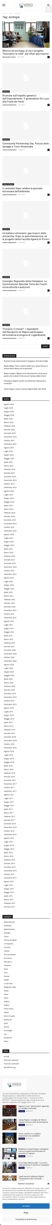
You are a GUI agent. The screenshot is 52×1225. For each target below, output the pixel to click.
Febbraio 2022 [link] (9, 599)
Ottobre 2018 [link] (9, 744)
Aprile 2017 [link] (8, 809)
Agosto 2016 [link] (9, 838)
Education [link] (8, 962)
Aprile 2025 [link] (8, 462)
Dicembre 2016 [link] (10, 823)
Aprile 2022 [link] (8, 592)
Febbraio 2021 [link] (9, 643)
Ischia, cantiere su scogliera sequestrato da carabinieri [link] (30, 1134)
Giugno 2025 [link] (9, 455)
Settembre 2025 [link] (10, 444)
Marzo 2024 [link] (8, 509)
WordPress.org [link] (9, 1067)
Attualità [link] (7, 933)
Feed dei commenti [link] (11, 1064)
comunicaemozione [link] (9, 105)
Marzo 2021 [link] (8, 639)
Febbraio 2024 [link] (9, 513)
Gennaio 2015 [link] (9, 907)
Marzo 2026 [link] (8, 422)
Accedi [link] (6, 1056)
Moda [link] (6, 991)
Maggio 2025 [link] (9, 458)
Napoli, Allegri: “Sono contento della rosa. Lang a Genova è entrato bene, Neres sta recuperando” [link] (26, 367)
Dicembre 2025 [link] (10, 433)
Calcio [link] (6, 936)
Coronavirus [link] (8, 944)
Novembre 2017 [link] (10, 784)
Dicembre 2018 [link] (10, 737)
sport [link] (6, 1023)
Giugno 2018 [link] (9, 758)
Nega (26, 1213)
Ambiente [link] (6, 91)
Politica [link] (7, 1001)
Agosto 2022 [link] (9, 578)
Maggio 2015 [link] (9, 892)
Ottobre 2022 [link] (9, 570)
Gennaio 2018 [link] (9, 776)
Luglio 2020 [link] (8, 668)
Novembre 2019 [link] (10, 697)
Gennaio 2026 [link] (9, 429)
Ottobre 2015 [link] (9, 874)
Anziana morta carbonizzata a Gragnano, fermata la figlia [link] (26, 361)
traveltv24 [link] (8, 1038)
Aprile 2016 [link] (8, 852)
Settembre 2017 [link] (10, 791)
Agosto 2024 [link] (9, 491)
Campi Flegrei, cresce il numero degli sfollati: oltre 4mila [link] (25, 389)
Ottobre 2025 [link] (9, 440)
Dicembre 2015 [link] (10, 867)
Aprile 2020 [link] (8, 679)
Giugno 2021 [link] (9, 628)
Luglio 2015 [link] (8, 885)
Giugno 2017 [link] (9, 802)
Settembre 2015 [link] (10, 878)
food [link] (6, 969)
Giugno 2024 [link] (9, 498)
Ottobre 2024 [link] (9, 484)
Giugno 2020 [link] (9, 672)
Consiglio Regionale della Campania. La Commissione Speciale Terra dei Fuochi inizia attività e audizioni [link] (24, 284)
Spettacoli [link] (8, 1019)
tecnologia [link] (8, 1030)
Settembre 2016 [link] (10, 834)
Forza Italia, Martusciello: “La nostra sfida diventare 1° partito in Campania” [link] (34, 1164)
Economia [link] (8, 958)
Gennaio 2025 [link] (9, 473)
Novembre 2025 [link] (10, 437)
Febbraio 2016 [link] (9, 860)
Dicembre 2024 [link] (10, 476)
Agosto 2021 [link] (9, 621)
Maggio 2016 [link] (9, 849)
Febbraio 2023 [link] (9, 556)
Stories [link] (6, 1027)
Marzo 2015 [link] (8, 899)
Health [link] (6, 980)
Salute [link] (6, 1012)
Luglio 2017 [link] (8, 798)
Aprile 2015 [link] (8, 896)
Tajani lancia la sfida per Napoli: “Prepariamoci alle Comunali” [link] (31, 1177)
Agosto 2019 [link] (9, 708)
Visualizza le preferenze (26, 1219)
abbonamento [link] (9, 922)
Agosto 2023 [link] (9, 534)
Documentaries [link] (10, 954)
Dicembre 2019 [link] (10, 693)
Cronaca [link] (7, 947)
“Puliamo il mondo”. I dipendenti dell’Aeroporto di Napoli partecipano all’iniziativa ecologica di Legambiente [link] (23, 332)
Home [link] (4, 13)
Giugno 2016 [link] (9, 845)
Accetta (26, 1206)
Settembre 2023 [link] (10, 531)
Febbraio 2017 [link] (9, 816)
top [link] (5, 1034)
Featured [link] (7, 965)
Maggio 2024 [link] (9, 502)
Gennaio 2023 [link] (9, 560)
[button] (48, 1183)
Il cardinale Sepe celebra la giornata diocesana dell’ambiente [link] (22, 190)
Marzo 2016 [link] (8, 856)
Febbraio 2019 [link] (9, 729)
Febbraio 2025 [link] (9, 469)
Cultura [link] (5, 46)
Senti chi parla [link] (9, 1016)
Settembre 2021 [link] (10, 617)
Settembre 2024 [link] (10, 487)
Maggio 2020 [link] (9, 675)
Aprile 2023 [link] (8, 549)
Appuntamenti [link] (9, 929)
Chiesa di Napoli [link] (8, 184)
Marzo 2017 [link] (8, 813)
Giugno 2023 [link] (9, 541)
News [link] (6, 994)
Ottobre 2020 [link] (9, 657)
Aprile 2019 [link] (8, 722)
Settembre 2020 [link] (10, 661)
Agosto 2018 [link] (9, 751)
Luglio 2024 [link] (8, 494)
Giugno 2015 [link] (9, 889)
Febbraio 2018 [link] (9, 773)
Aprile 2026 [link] (8, 419)
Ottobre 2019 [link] (9, 701)
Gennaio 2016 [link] (9, 863)
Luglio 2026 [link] (8, 408)
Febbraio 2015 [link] (9, 903)
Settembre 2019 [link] (10, 704)
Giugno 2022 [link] (9, 585)
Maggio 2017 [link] (9, 805)
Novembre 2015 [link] (10, 870)
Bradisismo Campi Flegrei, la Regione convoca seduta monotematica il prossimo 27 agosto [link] (33, 1151)
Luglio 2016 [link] (8, 842)
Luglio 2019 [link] (8, 711)
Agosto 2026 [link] (9, 404)
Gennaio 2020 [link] (9, 690)
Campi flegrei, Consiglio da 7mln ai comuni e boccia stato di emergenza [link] (33, 1121)
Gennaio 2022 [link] (9, 603)
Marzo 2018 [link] (8, 769)
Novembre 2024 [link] (10, 480)
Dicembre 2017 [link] (10, 780)
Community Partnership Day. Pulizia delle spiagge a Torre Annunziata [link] (25, 145)
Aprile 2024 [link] (8, 505)
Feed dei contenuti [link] (11, 1060)
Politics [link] (6, 1005)
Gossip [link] (6, 976)
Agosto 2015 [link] (9, 881)
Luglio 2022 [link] (8, 581)
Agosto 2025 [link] (9, 447)
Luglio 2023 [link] (8, 538)
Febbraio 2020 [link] (9, 686)
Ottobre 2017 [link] (9, 787)
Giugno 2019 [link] (9, 715)
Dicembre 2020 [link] (10, 650)
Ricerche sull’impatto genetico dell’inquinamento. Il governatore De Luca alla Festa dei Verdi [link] (25, 98)
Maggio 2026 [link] (9, 415)
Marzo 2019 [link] (8, 726)
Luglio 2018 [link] (8, 755)
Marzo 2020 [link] (8, 682)
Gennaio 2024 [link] (9, 516)
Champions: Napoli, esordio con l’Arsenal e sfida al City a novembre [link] (25, 382)
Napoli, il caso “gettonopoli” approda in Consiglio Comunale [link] (34, 1107)
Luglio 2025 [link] (8, 451)
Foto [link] (6, 972)
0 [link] (48, 57)
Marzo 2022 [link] (8, 596)
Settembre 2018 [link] (10, 748)
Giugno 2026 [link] (9, 411)
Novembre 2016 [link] (10, 827)
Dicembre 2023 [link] (10, 520)
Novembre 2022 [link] (10, 567)
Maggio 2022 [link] (9, 588)
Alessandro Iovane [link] (9, 57)
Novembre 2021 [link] (10, 610)
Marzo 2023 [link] (8, 552)
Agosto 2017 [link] (9, 795)
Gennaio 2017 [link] (9, 820)
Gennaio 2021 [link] (9, 646)
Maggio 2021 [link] (9, 632)
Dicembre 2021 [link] (10, 607)
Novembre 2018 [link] (10, 740)
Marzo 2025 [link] (8, 466)
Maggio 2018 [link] (9, 762)
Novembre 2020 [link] (10, 654)
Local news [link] (8, 983)
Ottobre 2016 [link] (9, 831)
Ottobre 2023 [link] (9, 527)
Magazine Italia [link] (10, 987)
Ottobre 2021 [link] (9, 614)
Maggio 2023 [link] (9, 545)
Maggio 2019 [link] (9, 719)
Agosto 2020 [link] (9, 664)
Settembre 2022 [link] (10, 574)
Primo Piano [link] (9, 1009)
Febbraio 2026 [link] (9, 426)
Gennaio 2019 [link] (9, 733)
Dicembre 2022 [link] (10, 563)
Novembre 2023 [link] (10, 523)
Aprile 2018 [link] (8, 766)
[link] (49, 9)
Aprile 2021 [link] (8, 635)
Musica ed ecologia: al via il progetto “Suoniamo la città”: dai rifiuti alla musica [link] (25, 52)
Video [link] (6, 1041)
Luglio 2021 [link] (8, 625)
